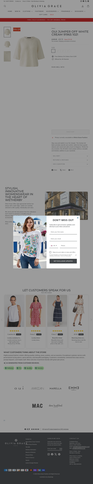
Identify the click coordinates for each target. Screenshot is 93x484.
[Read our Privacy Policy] (76, 255)
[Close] (78, 218)
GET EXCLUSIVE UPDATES (63, 261)
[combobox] (53, 245)
